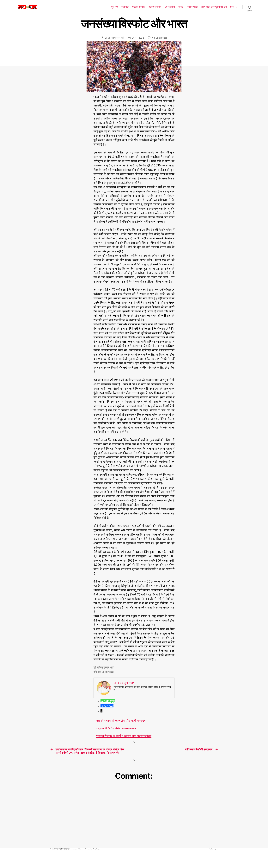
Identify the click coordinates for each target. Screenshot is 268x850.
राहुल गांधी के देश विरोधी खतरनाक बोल (116, 728)
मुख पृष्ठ (114, 6)
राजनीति (125, 6)
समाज (180, 6)
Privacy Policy (77, 849)
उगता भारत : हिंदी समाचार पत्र (62, 849)
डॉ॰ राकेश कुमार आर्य (116, 37)
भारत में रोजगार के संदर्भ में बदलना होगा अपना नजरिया (123, 736)
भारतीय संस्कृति (138, 6)
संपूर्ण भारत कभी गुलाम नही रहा (214, 6)
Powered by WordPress (92, 849)
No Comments (159, 37)
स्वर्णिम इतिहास (155, 6)
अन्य (232, 6)
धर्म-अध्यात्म (170, 6)
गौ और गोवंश (192, 6)
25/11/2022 (138, 37)
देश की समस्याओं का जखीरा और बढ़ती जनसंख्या (121, 720)
